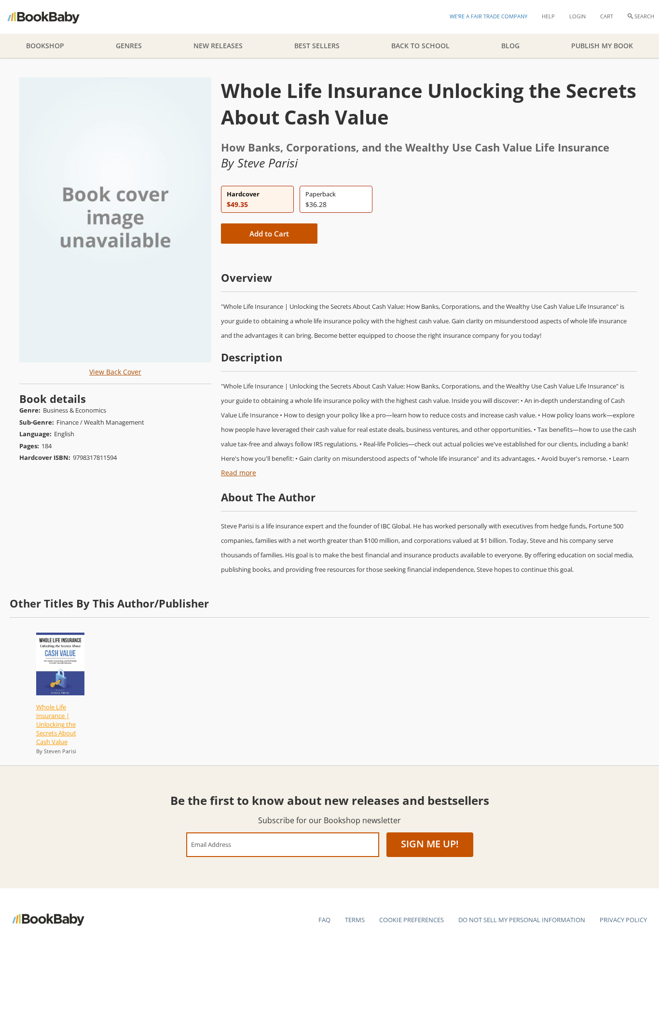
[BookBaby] (52, 17)
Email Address (211, 844)
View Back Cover (115, 371)
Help (548, 16)
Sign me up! (430, 843)
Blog (510, 45)
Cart (606, 16)
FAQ (324, 919)
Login (577, 16)
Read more (238, 472)
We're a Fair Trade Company (488, 16)
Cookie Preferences (411, 919)
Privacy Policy (623, 919)
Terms (355, 919)
